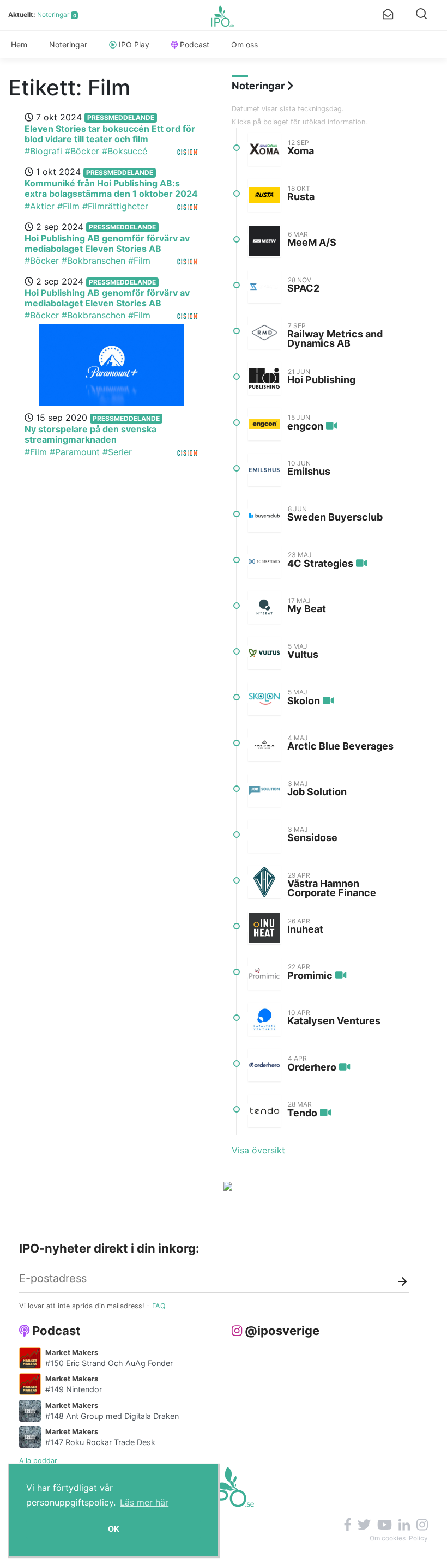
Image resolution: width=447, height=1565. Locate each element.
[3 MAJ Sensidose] (264, 836)
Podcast (194, 44)
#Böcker (82, 151)
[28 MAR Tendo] (264, 1111)
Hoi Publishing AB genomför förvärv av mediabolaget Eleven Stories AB (107, 243)
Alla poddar (38, 1461)
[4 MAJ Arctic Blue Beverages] (264, 744)
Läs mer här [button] (144, 1502)
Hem (19, 44)
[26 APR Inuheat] (264, 927)
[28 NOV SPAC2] (264, 286)
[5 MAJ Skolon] (264, 698)
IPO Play (134, 44)
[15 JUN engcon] (264, 424)
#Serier (117, 451)
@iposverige (282, 1331)
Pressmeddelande (120, 117)
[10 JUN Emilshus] (264, 470)
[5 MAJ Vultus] (264, 653)
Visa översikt (258, 1150)
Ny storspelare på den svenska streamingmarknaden (90, 434)
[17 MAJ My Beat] (264, 607)
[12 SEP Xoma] (264, 149)
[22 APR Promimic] (264, 973)
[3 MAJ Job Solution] (264, 790)
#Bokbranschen (93, 260)
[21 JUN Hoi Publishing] (264, 378)
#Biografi (43, 151)
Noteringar (53, 14)
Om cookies (388, 1538)
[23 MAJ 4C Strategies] (264, 561)
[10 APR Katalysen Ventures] (264, 1019)
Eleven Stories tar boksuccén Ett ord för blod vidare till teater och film (110, 133)
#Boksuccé (124, 151)
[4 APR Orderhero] (264, 1065)
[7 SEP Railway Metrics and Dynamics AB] (264, 332)
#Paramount (75, 451)
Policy (418, 1538)
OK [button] (113, 1528)
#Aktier (40, 206)
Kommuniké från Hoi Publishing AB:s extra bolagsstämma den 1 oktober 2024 (111, 188)
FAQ (159, 1306)
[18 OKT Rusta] (264, 195)
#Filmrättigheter (115, 206)
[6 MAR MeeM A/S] (264, 241)
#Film (68, 206)
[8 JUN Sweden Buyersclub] (264, 515)
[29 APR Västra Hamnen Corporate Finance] (264, 882)
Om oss (244, 44)
